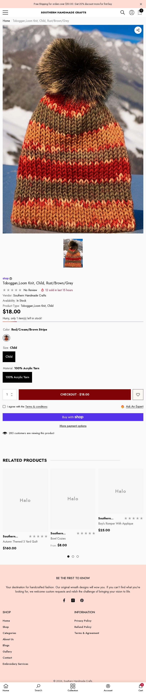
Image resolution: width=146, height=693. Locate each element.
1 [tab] (68, 556)
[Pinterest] (81, 600)
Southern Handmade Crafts (29, 295)
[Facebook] (64, 600)
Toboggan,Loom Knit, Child (37, 306)
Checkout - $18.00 (74, 394)
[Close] (141, 4)
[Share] (138, 30)
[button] (122, 12)
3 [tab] (78, 556)
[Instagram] (73, 600)
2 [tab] (73, 556)
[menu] (5, 12)
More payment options (73, 426)
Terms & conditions (36, 407)
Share (138, 30)
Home (6, 21)
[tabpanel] (25, 509)
